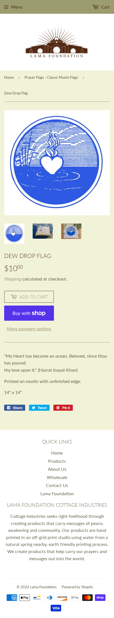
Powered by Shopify (77, 587)
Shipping (12, 278)
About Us (57, 469)
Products (57, 461)
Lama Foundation (57, 493)
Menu (16, 6)
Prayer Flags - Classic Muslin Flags (51, 77)
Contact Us (57, 485)
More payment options (29, 328)
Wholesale (57, 477)
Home (9, 77)
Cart (105, 6)
